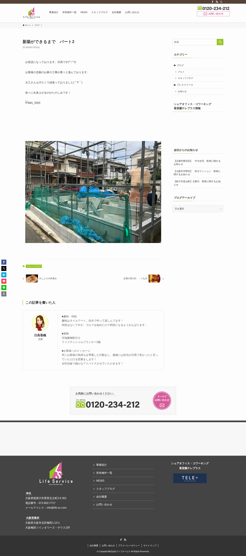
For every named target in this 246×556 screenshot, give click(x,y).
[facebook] (212, 2)
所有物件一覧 (104, 472)
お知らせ (182, 91)
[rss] (217, 2)
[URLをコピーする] (3, 293)
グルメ (181, 72)
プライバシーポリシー (129, 545)
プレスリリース (185, 84)
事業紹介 (101, 464)
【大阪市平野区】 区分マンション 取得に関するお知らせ (197, 173)
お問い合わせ (213, 13)
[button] (3, 262)
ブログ (180, 65)
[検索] (221, 2)
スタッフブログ (34, 266)
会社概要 (101, 496)
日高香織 (40, 335)
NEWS (100, 480)
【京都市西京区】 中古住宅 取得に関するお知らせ (197, 163)
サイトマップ (149, 545)
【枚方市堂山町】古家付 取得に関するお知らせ (197, 183)
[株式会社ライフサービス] (31, 13)
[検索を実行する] (220, 42)
